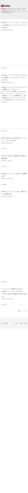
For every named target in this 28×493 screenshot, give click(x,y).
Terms (25, 323)
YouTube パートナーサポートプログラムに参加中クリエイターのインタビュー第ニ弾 (14, 25)
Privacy (21, 323)
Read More (4, 68)
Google (16, 323)
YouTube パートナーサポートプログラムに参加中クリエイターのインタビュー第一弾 (14, 77)
